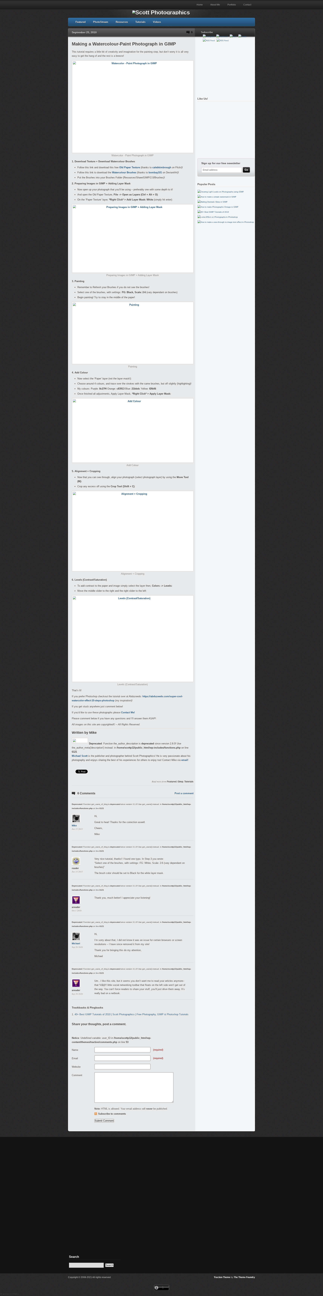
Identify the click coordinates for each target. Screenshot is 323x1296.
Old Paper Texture (129, 167)
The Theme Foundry (244, 1277)
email (184, 760)
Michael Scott (79, 756)
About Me (215, 4)
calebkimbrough (161, 167)
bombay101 (155, 172)
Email (75, 1058)
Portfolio (231, 4)
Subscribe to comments (112, 1113)
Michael (76, 943)
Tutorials (140, 22)
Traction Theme (222, 1277)
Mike (74, 825)
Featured (81, 22)
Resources (122, 22)
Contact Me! (128, 712)
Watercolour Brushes (124, 172)
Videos (157, 22)
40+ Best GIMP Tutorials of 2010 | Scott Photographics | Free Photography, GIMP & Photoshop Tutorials (131, 1014)
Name (75, 1050)
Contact (247, 4)
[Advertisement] (225, 68)
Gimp (180, 781)
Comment (77, 1075)
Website (76, 1066)
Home (200, 4)
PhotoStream (100, 22)
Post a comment (184, 793)
